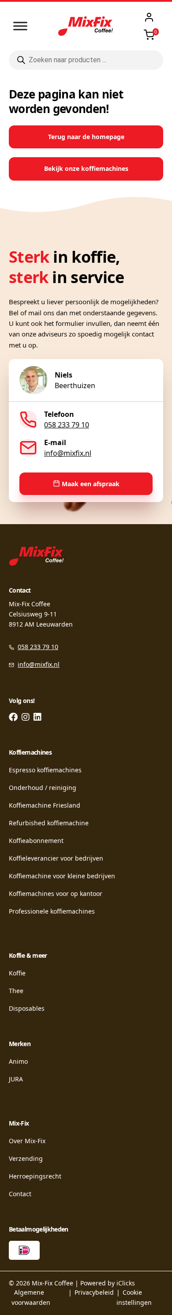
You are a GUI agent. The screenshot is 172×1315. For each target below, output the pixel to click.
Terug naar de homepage (86, 136)
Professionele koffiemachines (52, 911)
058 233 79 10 (66, 425)
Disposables (27, 1008)
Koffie (17, 973)
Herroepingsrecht (35, 1176)
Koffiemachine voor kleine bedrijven (62, 876)
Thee (16, 990)
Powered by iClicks (107, 1283)
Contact (20, 1194)
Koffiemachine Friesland (44, 805)
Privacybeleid (94, 1292)
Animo (18, 1061)
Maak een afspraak (91, 484)
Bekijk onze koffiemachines (86, 168)
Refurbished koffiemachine (49, 823)
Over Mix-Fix (27, 1141)
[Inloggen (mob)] (149, 17)
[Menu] (20, 26)
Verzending (26, 1158)
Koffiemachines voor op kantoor (55, 893)
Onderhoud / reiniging (42, 787)
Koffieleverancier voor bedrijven (56, 858)
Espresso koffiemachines (45, 770)
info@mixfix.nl (67, 453)
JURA (16, 1079)
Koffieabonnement (36, 840)
